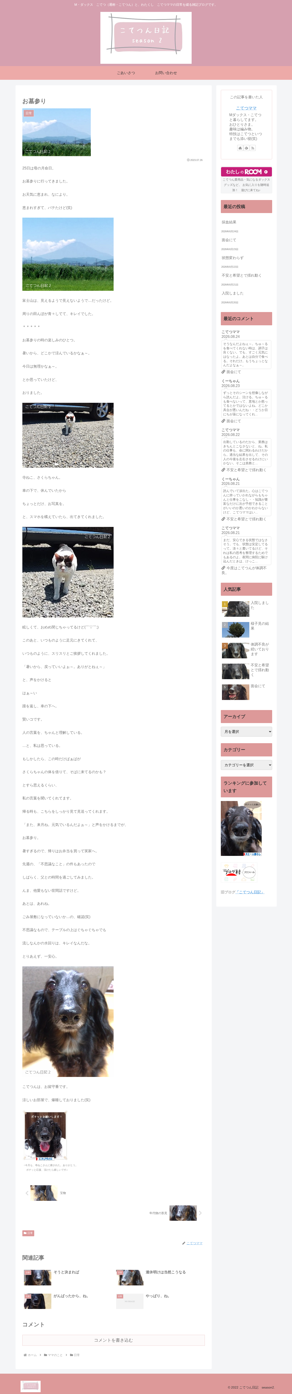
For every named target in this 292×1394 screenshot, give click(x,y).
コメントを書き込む (113, 1340)
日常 (30, 1233)
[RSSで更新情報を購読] (253, 148)
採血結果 (229, 222)
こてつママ (246, 108)
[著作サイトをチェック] (240, 148)
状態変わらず (233, 258)
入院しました (233, 293)
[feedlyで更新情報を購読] (246, 148)
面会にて (229, 240)
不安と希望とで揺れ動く (242, 275)
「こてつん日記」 (250, 892)
